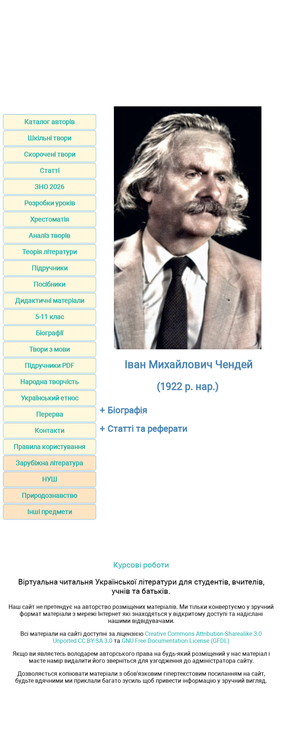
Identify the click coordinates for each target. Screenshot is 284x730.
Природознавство (49, 495)
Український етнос (49, 398)
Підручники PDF (49, 365)
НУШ (49, 479)
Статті (50, 170)
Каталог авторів (49, 122)
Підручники (50, 268)
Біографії (49, 333)
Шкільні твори (49, 138)
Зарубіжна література (49, 463)
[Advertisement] (142, 54)
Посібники (49, 284)
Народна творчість (49, 381)
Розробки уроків (49, 203)
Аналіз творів (49, 235)
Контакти (49, 430)
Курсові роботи (141, 564)
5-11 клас (49, 317)
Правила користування (49, 446)
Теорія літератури (49, 252)
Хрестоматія (49, 219)
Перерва (49, 414)
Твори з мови (49, 349)
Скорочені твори (49, 154)
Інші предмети (49, 511)
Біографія (127, 410)
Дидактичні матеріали (49, 300)
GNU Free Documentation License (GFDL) (176, 640)
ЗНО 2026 (49, 187)
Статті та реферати (147, 429)
